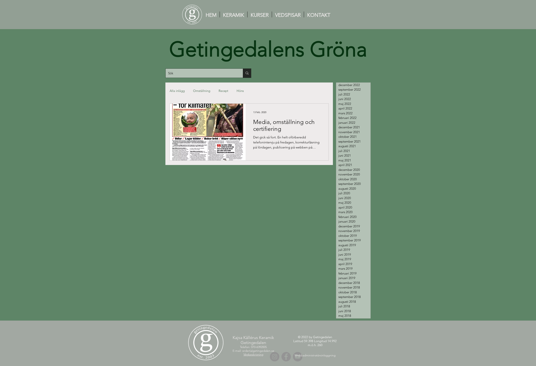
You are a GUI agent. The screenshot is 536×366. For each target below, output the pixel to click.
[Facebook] (286, 356)
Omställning (201, 91)
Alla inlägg (177, 91)
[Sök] (247, 73)
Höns (240, 91)
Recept (223, 91)
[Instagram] (274, 356)
